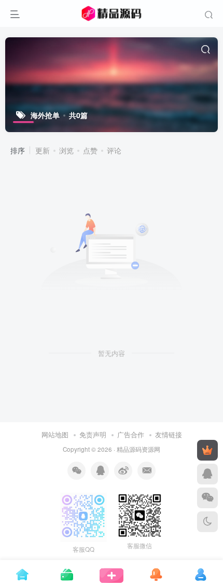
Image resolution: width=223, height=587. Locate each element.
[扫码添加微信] (207, 498)
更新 (42, 150)
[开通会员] (207, 450)
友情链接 (168, 434)
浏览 (66, 150)
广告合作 (130, 434)
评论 (114, 150)
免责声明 (92, 434)
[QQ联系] (207, 474)
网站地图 (56, 434)
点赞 (90, 150)
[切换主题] (207, 521)
